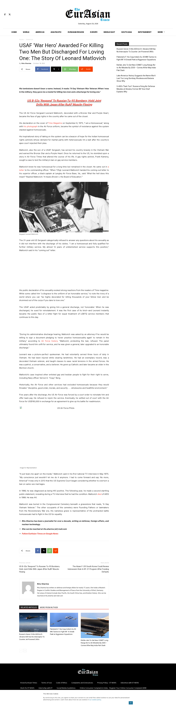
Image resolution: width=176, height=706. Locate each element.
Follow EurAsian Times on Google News (40, 533)
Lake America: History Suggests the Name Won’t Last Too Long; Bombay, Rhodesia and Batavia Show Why (136, 78)
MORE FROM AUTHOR (49, 607)
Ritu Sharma (26, 63)
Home (21, 39)
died (100, 494)
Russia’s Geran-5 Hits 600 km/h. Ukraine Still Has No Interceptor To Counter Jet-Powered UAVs (32, 636)
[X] (9, 14)
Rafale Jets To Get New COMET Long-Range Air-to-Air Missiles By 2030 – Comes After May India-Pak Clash (95, 642)
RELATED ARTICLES (29, 607)
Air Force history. (49, 341)
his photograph (30, 126)
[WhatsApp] (49, 550)
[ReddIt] (55, 550)
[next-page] (25, 650)
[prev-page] (20, 650)
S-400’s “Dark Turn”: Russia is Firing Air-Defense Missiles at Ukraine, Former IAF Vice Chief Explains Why (136, 89)
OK (131, 702)
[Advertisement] (64, 80)
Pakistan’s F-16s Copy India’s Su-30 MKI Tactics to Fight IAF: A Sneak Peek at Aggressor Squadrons (63, 631)
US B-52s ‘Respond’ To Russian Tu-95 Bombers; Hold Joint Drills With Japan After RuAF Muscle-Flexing (39, 569)
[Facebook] (5, 14)
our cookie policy (95, 700)
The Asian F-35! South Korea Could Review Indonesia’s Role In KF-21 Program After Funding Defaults (88, 569)
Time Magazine (55, 123)
